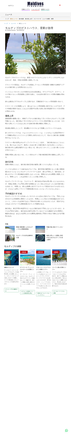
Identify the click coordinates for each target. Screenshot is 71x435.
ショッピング (35, 9)
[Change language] (60, 5)
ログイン (11, 5)
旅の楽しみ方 (28, 18)
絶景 (52, 18)
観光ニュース (13, 18)
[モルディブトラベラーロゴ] (35, 4)
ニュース (13, 23)
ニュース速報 (46, 18)
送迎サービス (45, 9)
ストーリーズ (37, 18)
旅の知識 (21, 18)
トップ (7, 18)
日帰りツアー (26, 9)
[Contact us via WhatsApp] (66, 430)
